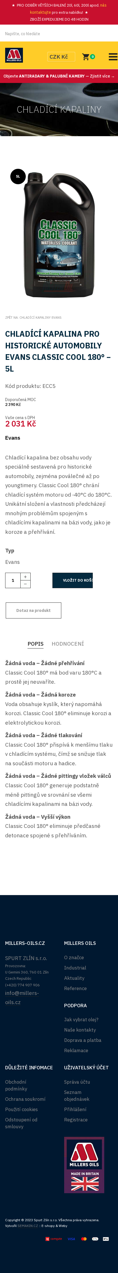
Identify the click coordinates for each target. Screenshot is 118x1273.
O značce (74, 957)
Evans (12, 437)
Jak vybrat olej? (81, 1019)
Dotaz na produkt (33, 610)
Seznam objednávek (76, 1095)
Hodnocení (68, 643)
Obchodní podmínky (16, 1085)
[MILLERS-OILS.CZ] (14, 55)
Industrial (75, 968)
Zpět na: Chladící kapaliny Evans (33, 318)
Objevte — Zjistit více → (59, 76)
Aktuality (74, 978)
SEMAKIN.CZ (27, 1226)
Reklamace (76, 1050)
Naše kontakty (80, 1030)
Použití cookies (21, 1109)
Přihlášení (75, 1109)
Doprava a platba (82, 1040)
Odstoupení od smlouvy (21, 1123)
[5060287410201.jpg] (59, 233)
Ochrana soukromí (25, 1099)
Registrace (76, 1120)
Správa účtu (77, 1082)
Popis (35, 643)
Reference (75, 988)
